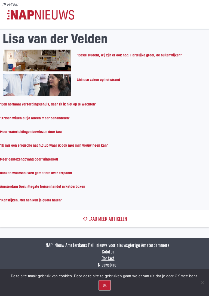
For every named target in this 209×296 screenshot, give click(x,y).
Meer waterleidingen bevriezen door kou (31, 131)
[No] (202, 282)
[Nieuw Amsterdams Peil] (40, 18)
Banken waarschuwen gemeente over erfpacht (36, 173)
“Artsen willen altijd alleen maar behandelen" (35, 118)
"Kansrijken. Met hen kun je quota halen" (31, 200)
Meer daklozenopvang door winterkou (29, 159)
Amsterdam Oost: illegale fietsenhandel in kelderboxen (42, 186)
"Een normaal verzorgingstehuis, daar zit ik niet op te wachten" (48, 104)
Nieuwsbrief (108, 264)
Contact (108, 258)
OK (104, 285)
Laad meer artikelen (107, 218)
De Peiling (10, 4)
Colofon (108, 251)
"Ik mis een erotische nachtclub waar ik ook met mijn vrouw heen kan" (54, 145)
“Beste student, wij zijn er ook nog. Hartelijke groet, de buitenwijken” (129, 55)
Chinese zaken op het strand (98, 79)
